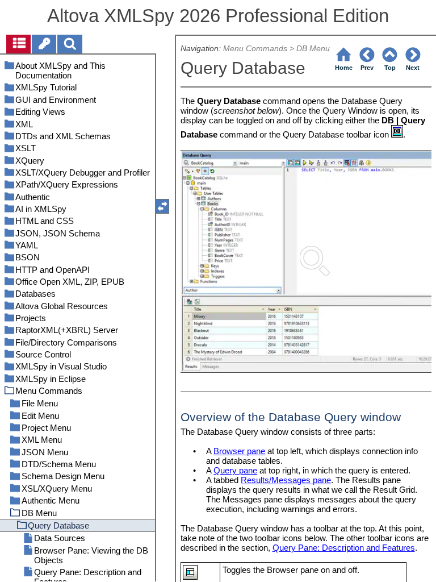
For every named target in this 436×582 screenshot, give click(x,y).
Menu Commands (255, 48)
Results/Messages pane (286, 480)
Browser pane (239, 451)
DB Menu (313, 48)
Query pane (235, 470)
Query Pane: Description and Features (343, 547)
